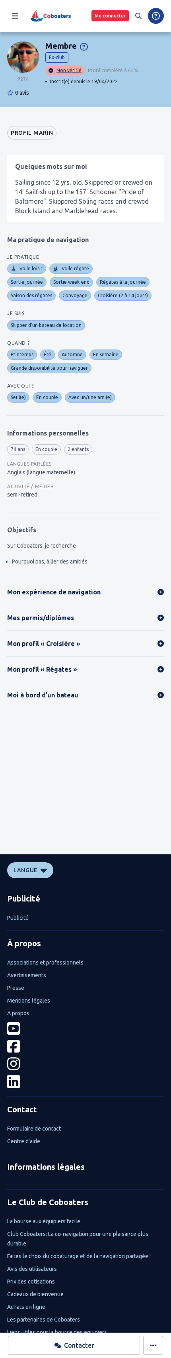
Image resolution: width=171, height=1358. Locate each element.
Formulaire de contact (34, 1128)
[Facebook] (85, 1046)
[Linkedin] (85, 1081)
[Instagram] (85, 1063)
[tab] (31, 132)
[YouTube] (85, 1028)
